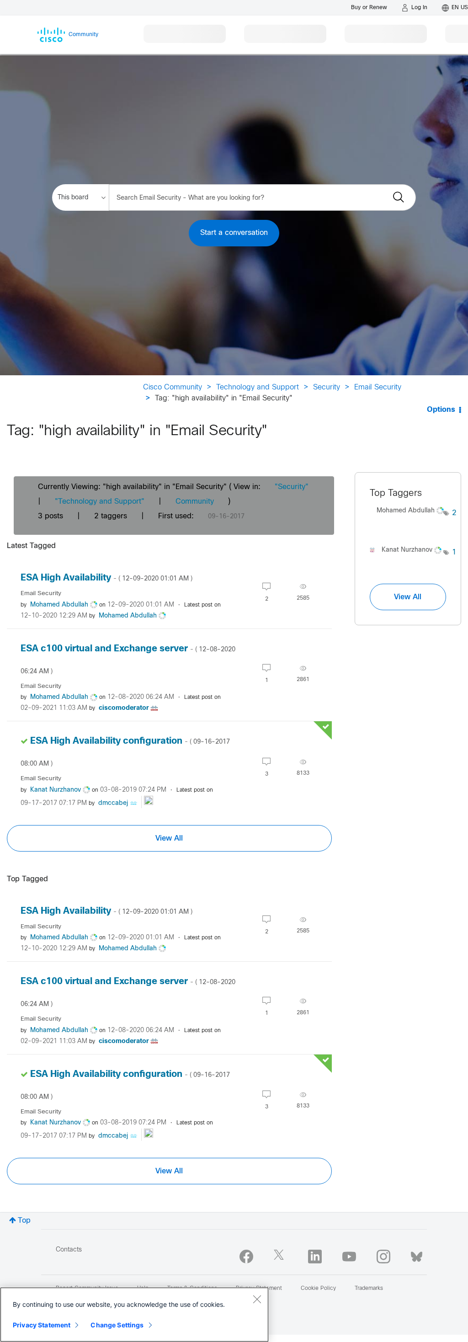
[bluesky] (416, 1254)
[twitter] (280, 1256)
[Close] (256, 1299)
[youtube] (349, 1256)
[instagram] (383, 1256)
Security (326, 387)
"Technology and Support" (99, 501)
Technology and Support (257, 387)
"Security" (291, 487)
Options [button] (441, 409)
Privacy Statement (41, 1325)
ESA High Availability (106, 578)
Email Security (377, 387)
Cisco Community (172, 387)
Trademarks (369, 1288)
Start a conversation (234, 232)
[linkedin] (315, 1256)
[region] (134, 1314)
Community (195, 501)
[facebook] (246, 1256)
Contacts (69, 1250)
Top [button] (24, 1220)
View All (169, 838)
